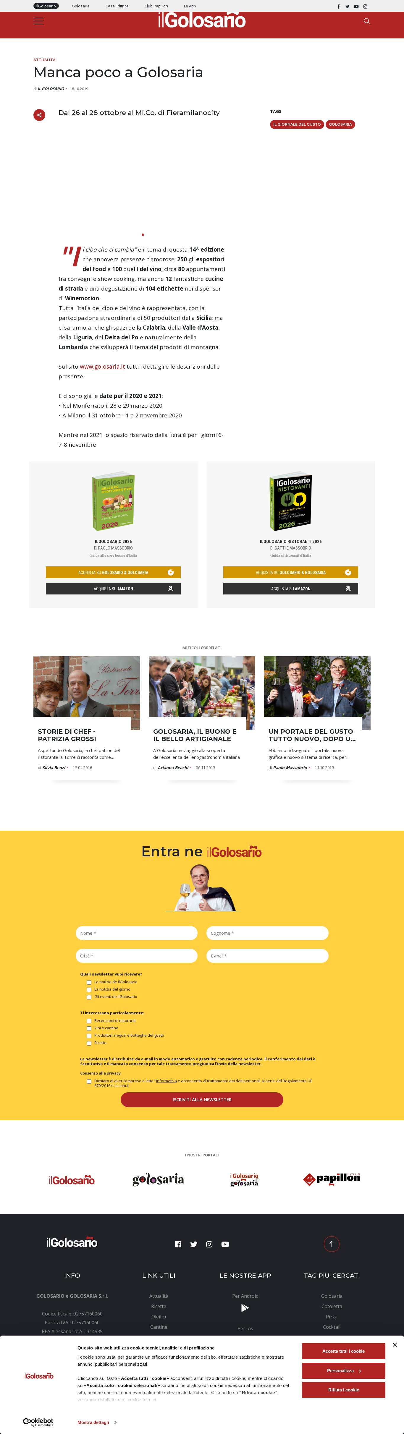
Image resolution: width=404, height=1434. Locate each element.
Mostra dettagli (93, 1422)
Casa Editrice (117, 6)
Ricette (100, 1042)
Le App (190, 6)
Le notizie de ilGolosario (116, 981)
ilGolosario (46, 6)
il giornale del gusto (297, 124)
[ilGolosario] (202, 18)
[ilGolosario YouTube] (356, 6)
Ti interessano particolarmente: (112, 1012)
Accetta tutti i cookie (343, 1351)
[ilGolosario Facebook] (338, 6)
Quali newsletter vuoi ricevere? (111, 974)
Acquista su (113, 588)
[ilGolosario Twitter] (347, 6)
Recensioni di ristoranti (114, 1020)
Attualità (44, 59)
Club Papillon (156, 6)
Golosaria (81, 6)
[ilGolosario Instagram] (365, 6)
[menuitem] (159, 1296)
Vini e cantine (106, 1027)
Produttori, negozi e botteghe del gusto (129, 1035)
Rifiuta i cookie (343, 1389)
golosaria (340, 124)
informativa (166, 1080)
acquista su (113, 572)
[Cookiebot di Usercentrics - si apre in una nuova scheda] (38, 1422)
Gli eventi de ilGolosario (115, 996)
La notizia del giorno (112, 989)
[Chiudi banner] (395, 1345)
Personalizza (340, 1370)
